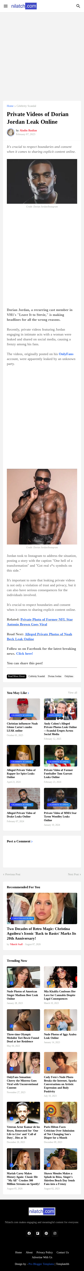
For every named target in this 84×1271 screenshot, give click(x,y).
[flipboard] (37, 1233)
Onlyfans (69, 676)
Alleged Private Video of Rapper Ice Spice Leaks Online (21, 774)
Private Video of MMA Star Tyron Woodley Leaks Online (60, 817)
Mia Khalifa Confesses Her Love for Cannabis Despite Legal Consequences (60, 995)
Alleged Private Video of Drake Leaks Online (21, 815)
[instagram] (55, 1233)
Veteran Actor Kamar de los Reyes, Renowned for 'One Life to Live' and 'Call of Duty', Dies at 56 (23, 1132)
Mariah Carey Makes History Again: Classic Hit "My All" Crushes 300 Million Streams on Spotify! (23, 1179)
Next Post (73, 874)
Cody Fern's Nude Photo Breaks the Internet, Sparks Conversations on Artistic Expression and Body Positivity (60, 1084)
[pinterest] (46, 1233)
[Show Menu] (5, 6)
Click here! (24, 654)
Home (10, 106)
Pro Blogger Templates (41, 1264)
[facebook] (29, 1233)
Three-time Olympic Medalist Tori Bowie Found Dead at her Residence (23, 1038)
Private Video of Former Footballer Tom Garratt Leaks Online (58, 774)
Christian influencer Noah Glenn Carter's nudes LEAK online (22, 727)
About (29, 1252)
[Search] (79, 6)
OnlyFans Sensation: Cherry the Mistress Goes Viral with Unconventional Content (22, 1082)
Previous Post (12, 874)
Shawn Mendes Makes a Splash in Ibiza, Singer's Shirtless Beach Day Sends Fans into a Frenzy (59, 1179)
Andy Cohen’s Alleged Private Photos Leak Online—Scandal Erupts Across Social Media (60, 729)
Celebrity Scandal (26, 106)
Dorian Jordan (54, 676)
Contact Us (63, 1252)
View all (72, 692)
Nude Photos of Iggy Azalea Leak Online (60, 1036)
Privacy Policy (45, 1252)
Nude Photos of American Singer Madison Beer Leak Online (22, 995)
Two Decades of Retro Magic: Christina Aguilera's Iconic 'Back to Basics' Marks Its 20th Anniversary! (41, 933)
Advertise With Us (42, 1257)
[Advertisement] (42, 54)
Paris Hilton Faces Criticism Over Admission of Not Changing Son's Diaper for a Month (59, 1132)
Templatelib (62, 1264)
